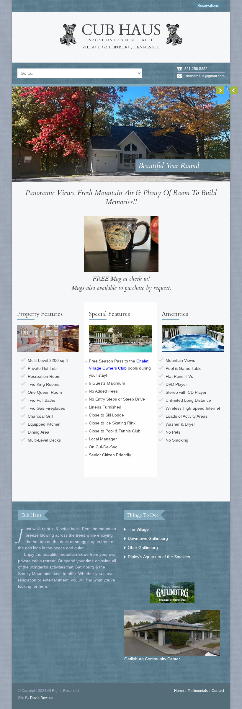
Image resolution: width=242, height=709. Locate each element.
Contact (218, 691)
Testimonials (198, 691)
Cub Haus (121, 35)
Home (179, 691)
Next (220, 90)
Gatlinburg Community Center (152, 658)
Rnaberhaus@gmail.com (204, 76)
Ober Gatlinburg (143, 547)
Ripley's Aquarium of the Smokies (159, 556)
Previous (234, 90)
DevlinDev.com (42, 698)
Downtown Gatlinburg (148, 538)
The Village (138, 529)
